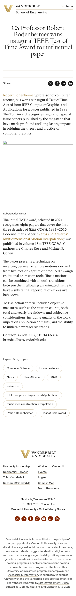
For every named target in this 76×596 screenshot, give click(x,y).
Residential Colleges (15, 472)
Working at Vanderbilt (51, 466)
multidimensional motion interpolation (30, 404)
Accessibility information (23, 575)
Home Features (49, 368)
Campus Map (46, 483)
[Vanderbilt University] (38, 454)
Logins (42, 477)
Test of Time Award (54, 413)
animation (13, 386)
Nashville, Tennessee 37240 (38, 499)
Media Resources (48, 488)
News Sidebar (32, 377)
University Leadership (16, 466)
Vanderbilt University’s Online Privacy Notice (38, 509)
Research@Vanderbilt (16, 483)
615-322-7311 (30, 504)
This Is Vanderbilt (13, 477)
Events (42, 472)
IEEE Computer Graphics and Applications (32, 395)
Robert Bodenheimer (19, 95)
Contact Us (48, 504)
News (10, 377)
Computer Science (18, 368)
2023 (53, 377)
